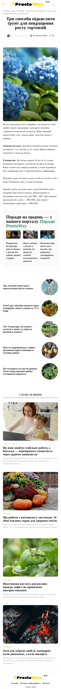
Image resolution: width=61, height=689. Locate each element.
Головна (6, 11)
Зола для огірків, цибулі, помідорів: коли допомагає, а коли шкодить (27, 652)
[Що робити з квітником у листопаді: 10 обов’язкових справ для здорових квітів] (30, 491)
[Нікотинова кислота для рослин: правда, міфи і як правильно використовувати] (30, 557)
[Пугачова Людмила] (9, 35)
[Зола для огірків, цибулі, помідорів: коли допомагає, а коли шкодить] (30, 624)
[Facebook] (35, 41)
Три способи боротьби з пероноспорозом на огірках (18, 287)
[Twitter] (41, 41)
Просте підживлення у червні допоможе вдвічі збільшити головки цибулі (19, 350)
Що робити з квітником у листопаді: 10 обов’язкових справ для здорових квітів (30, 519)
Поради (7, 514)
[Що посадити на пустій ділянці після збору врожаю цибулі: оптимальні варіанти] (49, 371)
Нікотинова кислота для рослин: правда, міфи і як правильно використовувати (25, 587)
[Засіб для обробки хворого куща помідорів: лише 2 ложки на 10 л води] (49, 308)
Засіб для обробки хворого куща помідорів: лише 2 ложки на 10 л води (21, 308)
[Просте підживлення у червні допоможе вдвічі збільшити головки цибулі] (49, 350)
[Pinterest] (48, 41)
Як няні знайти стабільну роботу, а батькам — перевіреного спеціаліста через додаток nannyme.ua (27, 451)
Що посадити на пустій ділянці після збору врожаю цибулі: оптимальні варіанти (20, 371)
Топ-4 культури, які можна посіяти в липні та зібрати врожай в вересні (17, 329)
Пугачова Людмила (19, 36)
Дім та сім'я (10, 444)
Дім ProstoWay (18, 11)
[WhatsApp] (55, 41)
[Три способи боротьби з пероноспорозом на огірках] (49, 287)
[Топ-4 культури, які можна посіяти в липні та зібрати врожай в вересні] (49, 329)
